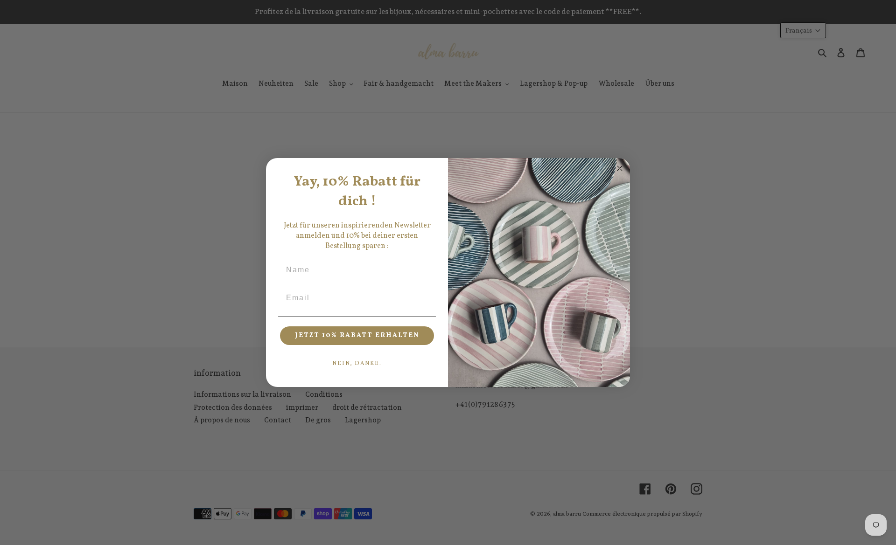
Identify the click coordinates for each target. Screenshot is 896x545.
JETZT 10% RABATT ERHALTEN (357, 335)
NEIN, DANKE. (357, 363)
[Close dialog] (619, 168)
